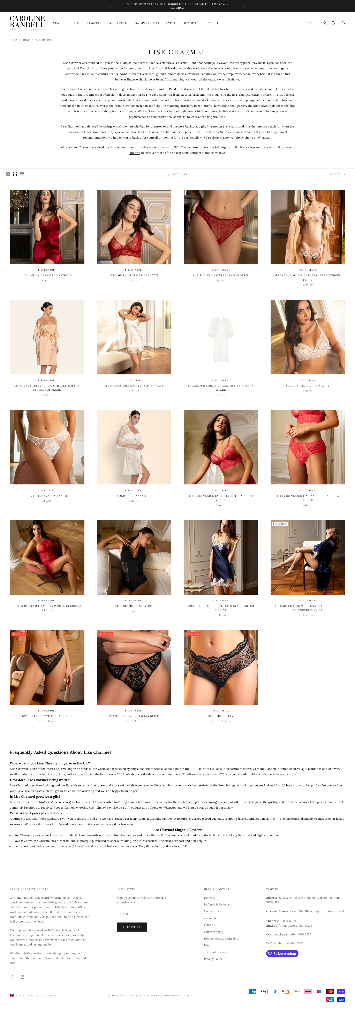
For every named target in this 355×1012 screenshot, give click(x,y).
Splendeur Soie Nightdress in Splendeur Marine (221, 608)
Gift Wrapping (214, 932)
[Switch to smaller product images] (15, 174)
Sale (75, 23)
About (214, 23)
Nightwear (118, 23)
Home (13, 40)
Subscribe (132, 927)
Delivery (209, 898)
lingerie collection (233, 147)
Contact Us (211, 911)
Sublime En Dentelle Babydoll (47, 275)
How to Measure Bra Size (221, 938)
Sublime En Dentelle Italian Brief (221, 275)
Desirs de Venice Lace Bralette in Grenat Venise (221, 497)
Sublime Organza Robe (134, 495)
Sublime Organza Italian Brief (47, 495)
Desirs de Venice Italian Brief (134, 716)
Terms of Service (215, 952)
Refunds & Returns (216, 904)
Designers (192, 23)
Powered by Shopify (179, 995)
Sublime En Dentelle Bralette (134, 275)
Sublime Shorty (221, 716)
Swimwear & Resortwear (155, 23)
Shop (26, 40)
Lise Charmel (44, 40)
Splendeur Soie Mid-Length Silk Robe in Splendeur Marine (308, 608)
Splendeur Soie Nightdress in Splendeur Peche (307, 277)
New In (58, 23)
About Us (210, 918)
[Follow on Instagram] (23, 977)
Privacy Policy (213, 959)
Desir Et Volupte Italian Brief (47, 716)
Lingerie (94, 23)
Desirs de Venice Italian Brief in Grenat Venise (308, 497)
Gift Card (210, 925)
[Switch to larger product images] (8, 174)
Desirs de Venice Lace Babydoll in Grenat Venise (47, 608)
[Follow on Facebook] (12, 977)
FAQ (207, 945)
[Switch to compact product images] (22, 174)
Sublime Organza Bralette (308, 385)
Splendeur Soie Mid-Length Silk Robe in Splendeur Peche (47, 387)
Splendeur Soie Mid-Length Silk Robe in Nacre (221, 387)
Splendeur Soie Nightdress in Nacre (134, 385)
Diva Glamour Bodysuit (134, 605)
